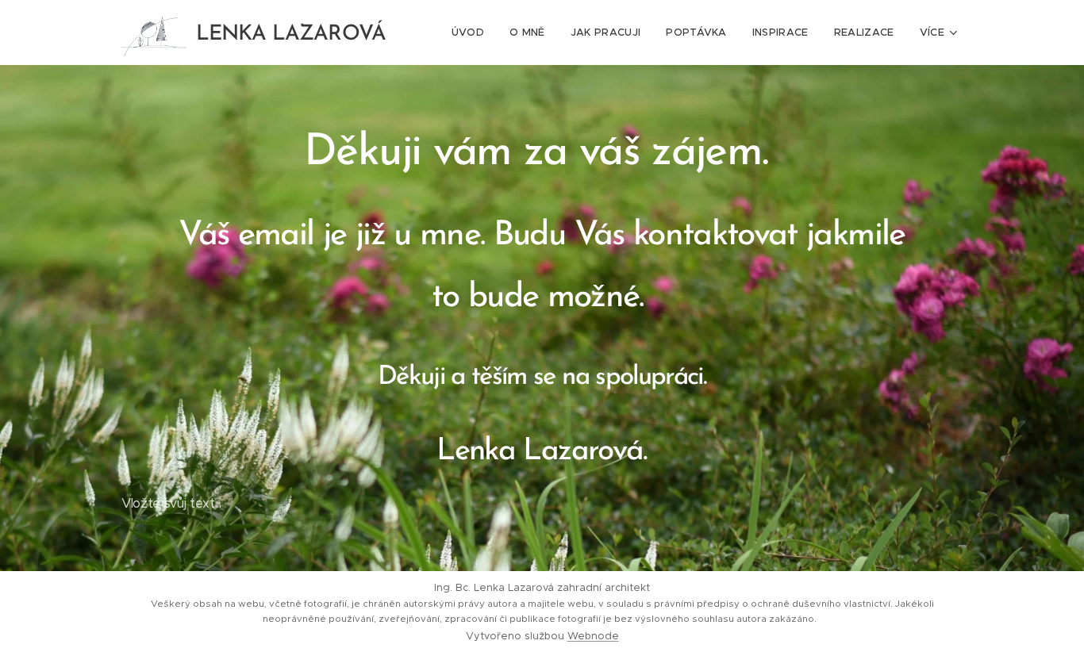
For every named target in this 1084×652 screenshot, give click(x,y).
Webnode (593, 635)
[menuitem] (472, 32)
